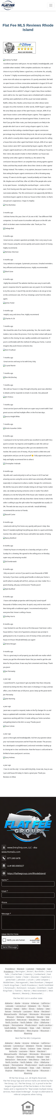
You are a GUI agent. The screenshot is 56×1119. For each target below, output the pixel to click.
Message (6, 913)
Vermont (46, 1028)
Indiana (40, 1008)
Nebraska (30, 1017)
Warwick (20, 968)
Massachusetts (10, 1014)
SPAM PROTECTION (10, 934)
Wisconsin (44, 1030)
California (45, 1003)
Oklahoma (44, 1022)
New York (45, 1019)
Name (5, 880)
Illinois (32, 1008)
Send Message (10, 947)
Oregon (6, 1025)
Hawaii (17, 1008)
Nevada (40, 1017)
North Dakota (26, 1022)
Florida (46, 1006)
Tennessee (22, 1028)
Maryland (45, 1011)
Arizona (25, 1003)
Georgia (8, 1008)
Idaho (24, 1008)
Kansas (8, 1011)
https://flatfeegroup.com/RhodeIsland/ (26, 873)
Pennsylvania (17, 1025)
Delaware (32, 1006)
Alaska (17, 1003)
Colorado (9, 1006)
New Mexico (34, 1019)
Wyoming (28, 1033)
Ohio (36, 1022)
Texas (31, 1028)
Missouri (10, 1017)
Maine (36, 1011)
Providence (10, 968)
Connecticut (20, 1006)
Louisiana (27, 1011)
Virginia (8, 1030)
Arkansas (35, 1003)
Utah (38, 1028)
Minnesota (34, 1014)
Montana (20, 1017)
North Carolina (11, 1022)
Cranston (30, 968)
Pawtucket (40, 968)
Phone (4, 902)
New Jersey (22, 1019)
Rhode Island (31, 1025)
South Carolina (45, 1025)
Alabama (9, 1003)
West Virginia (32, 1030)
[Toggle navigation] (50, 5)
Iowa (48, 1008)
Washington (19, 1030)
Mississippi (46, 1014)
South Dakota (10, 1028)
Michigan (23, 1014)
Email (5, 891)
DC (39, 1006)
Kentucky (17, 1011)
